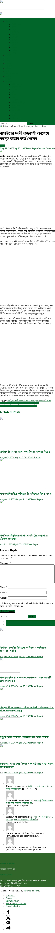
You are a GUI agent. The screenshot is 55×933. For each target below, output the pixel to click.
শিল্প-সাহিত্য (16, 87)
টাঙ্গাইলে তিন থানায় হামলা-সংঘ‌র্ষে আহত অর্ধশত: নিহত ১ (25, 451)
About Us (10, 895)
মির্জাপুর (14, 50)
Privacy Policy (12, 901)
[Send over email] (8, 924)
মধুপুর (14, 29)
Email (3, 592)
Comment (5, 563)
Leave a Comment (46, 148)
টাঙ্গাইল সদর (16, 24)
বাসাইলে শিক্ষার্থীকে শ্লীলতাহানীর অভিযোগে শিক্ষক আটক (25, 493)
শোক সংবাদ (16, 118)
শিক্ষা (8, 60)
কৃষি (7, 71)
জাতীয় (8, 76)
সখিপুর (14, 53)
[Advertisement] (27, 197)
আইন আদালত (17, 84)
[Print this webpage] (8, 929)
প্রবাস (14, 115)
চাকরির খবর (16, 100)
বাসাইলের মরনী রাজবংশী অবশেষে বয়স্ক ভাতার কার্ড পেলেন (29, 400)
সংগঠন (14, 89)
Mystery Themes (31, 890)
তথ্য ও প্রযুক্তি (12, 73)
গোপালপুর (15, 32)
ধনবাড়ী (14, 26)
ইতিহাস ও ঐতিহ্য (18, 102)
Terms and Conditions (16, 903)
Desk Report (32, 148)
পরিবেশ (8, 68)
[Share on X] (8, 919)
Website (3, 598)
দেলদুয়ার (15, 42)
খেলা (7, 58)
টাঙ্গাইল (8, 21)
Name (3, 587)
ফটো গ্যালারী (16, 105)
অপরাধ (8, 79)
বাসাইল (14, 47)
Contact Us (11, 898)
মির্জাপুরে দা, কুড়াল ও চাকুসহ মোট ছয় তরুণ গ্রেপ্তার (19, 403)
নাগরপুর (14, 45)
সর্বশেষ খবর (10, 621)
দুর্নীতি (14, 92)
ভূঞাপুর (14, 34)
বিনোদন (8, 66)
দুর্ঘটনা (14, 94)
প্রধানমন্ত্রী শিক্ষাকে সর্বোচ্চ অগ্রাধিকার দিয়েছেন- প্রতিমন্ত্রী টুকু (29, 801)
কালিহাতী (15, 37)
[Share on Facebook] (8, 913)
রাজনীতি (9, 19)
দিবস (13, 97)
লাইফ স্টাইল (16, 110)
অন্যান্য (9, 81)
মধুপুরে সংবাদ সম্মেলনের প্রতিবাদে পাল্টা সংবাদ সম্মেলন (24, 737)
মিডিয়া (14, 107)
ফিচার (14, 113)
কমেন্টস (8, 624)
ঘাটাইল (14, 39)
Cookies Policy (13, 906)
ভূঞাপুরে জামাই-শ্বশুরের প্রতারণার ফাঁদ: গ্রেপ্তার (18, 406)
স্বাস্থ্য (8, 63)
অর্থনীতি (9, 55)
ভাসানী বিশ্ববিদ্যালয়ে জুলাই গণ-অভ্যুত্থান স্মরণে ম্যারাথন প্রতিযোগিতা (29, 818)
